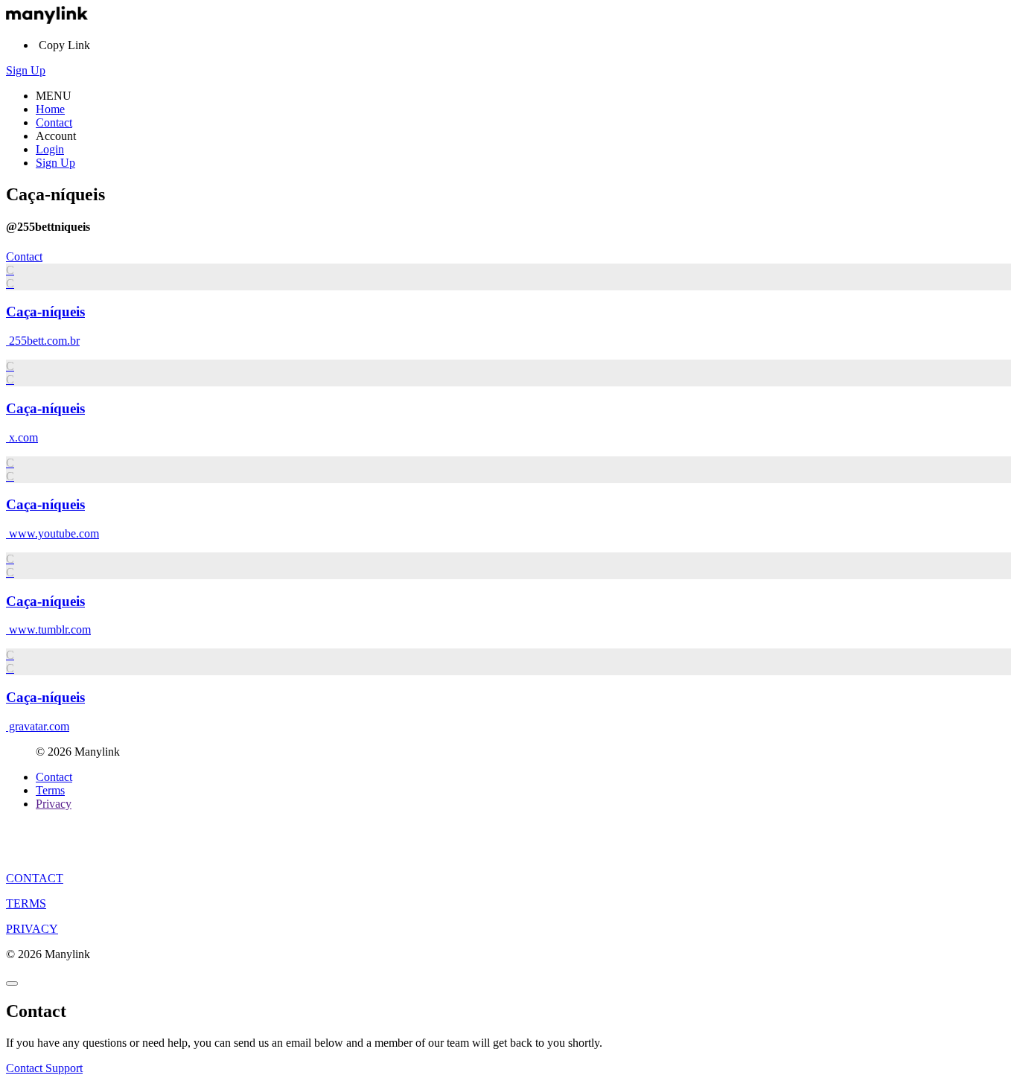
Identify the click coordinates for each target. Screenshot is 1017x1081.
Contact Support (44, 1068)
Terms (50, 790)
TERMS (26, 903)
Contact (54, 122)
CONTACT (34, 878)
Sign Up (25, 70)
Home (50, 109)
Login (50, 149)
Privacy (53, 803)
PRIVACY (32, 928)
